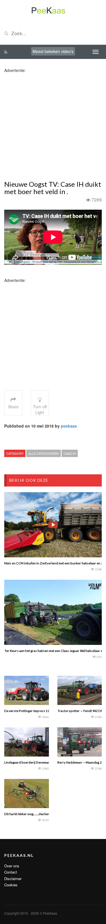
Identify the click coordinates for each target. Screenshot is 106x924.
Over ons (11, 865)
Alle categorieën (43, 453)
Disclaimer (12, 878)
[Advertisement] (53, 126)
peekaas (69, 426)
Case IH (70, 453)
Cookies (11, 884)
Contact (10, 872)
